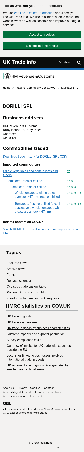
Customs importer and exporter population (36, 334)
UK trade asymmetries (22, 322)
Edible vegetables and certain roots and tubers (30, 173)
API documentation (14, 396)
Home (6, 87)
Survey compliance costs (24, 340)
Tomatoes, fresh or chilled (24, 181)
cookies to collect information (34, 13)
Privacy (22, 387)
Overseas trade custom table (26, 286)
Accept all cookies (42, 34)
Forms (11, 274)
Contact (49, 387)
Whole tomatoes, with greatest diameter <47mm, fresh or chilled (37, 194)
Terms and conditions (48, 392)
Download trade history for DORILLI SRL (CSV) (35, 156)
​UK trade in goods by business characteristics (38, 328)
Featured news (17, 263)
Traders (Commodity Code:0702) (35, 87)
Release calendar (19, 280)
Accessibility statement (17, 392)
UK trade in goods (19, 316)
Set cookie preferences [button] (42, 45)
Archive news (16, 269)
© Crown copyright (40, 442)
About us (8, 387)
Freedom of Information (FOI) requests (33, 298)
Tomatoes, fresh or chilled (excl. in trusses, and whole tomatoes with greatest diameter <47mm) (38, 207)
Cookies (35, 387)
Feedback (36, 396)
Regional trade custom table (26, 292)
